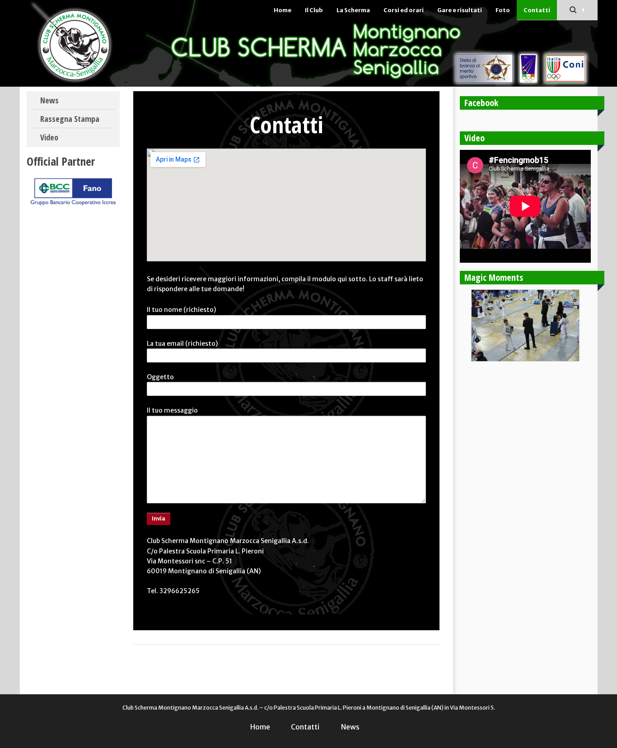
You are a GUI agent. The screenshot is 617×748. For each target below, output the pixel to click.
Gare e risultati (459, 10)
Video (49, 137)
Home (282, 10)
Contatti (537, 10)
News (49, 100)
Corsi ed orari (403, 10)
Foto (502, 10)
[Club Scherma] (79, 43)
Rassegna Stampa (69, 118)
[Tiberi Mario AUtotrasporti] (73, 205)
